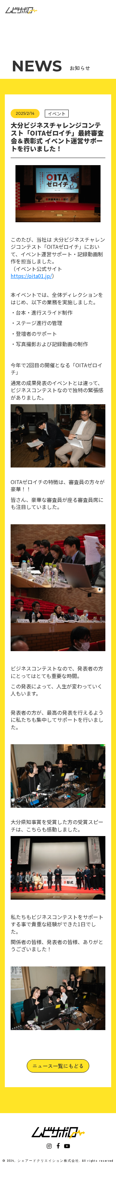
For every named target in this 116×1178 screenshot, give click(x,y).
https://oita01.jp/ (31, 276)
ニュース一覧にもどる (58, 1066)
